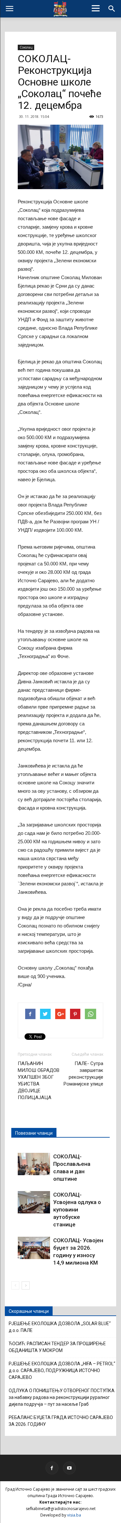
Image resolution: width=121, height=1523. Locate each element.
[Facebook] (51, 1467)
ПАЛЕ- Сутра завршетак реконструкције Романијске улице (83, 1074)
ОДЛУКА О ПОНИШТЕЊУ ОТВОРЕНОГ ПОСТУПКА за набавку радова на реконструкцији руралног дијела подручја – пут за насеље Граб (62, 1397)
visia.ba (74, 1515)
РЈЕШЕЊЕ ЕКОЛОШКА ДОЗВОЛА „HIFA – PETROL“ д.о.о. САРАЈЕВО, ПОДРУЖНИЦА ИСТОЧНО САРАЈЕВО (62, 1370)
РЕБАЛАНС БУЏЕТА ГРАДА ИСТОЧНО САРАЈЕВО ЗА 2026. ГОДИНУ (61, 1421)
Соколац (26, 47)
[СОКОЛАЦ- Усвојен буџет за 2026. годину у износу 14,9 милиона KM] (34, 1248)
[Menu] (95, 8)
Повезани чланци (34, 1133)
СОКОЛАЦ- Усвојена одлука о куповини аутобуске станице (77, 1209)
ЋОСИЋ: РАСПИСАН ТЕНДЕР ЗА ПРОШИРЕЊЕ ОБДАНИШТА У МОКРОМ (57, 1347)
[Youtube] (69, 1467)
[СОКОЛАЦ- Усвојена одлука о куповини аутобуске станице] (34, 1202)
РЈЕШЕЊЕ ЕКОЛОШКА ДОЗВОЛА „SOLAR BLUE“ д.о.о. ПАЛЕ (60, 1327)
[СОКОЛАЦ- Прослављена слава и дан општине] (34, 1164)
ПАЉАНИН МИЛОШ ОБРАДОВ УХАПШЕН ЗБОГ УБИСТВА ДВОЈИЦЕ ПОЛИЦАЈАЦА (38, 1080)
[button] (112, 8)
